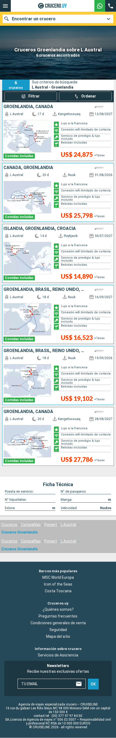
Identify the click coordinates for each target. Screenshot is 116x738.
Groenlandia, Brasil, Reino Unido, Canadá (44, 289)
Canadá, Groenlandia (28, 167)
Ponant (50, 524)
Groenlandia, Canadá (28, 107)
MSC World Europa (58, 577)
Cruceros (9, 524)
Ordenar (88, 96)
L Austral (68, 524)
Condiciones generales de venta (58, 623)
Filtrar (34, 96)
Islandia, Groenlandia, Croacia (40, 228)
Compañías (31, 524)
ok (93, 684)
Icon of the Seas (58, 584)
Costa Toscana (58, 591)
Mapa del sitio (58, 637)
